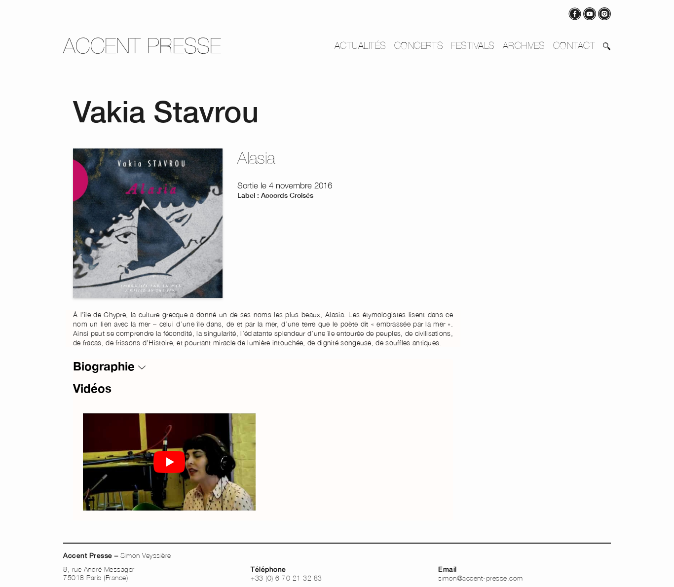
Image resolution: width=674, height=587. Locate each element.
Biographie (105, 366)
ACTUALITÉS (360, 45)
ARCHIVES (524, 45)
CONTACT (574, 45)
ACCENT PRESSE (142, 46)
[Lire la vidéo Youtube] (169, 462)
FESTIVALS (472, 45)
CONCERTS (419, 45)
